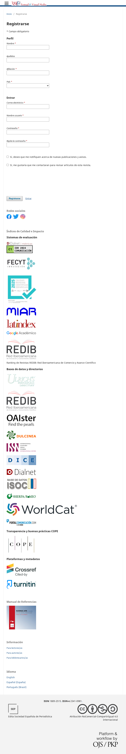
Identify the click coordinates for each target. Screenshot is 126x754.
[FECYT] (21, 269)
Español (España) (16, 682)
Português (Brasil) (16, 687)
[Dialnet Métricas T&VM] (20, 252)
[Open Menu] (6, 3)
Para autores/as (14, 652)
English (11, 677)
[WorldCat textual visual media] (42, 514)
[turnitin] (21, 588)
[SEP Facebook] (10, 218)
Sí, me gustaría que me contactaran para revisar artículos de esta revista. (50, 165)
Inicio (9, 13)
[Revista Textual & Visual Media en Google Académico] (21, 334)
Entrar (28, 198)
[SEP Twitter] (16, 218)
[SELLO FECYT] (22, 303)
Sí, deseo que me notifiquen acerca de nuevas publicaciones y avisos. (48, 156)
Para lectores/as (14, 647)
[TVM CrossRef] (21, 575)
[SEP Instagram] (23, 218)
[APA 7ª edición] (21, 628)
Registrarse (14, 198)
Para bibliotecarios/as (17, 657)
